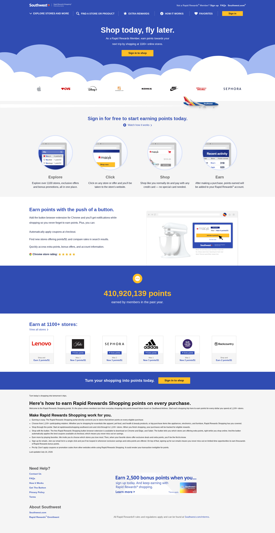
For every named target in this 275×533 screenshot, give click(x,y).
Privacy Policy (37, 492)
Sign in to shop (137, 53)
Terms (32, 497)
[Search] (77, 14)
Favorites (206, 13)
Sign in (232, 13)
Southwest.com (237, 5)
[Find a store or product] (96, 13)
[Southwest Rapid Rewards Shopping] (51, 5)
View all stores (37, 329)
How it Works (36, 483)
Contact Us (35, 474)
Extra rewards (138, 13)
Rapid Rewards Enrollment (44, 517)
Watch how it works (138, 125)
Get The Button (37, 487)
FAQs (223, 5)
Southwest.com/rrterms (197, 516)
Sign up (214, 5)
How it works (174, 13)
